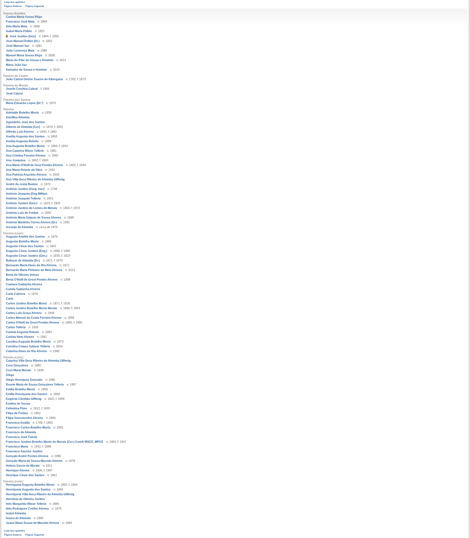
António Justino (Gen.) (21, 203)
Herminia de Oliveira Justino (25, 499)
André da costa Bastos (22, 184)
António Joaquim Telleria (23, 198)
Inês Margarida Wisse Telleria (26, 503)
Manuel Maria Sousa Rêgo (24, 55)
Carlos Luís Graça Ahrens (24, 313)
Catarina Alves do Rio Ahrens (26, 351)
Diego (10, 375)
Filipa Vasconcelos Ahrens (24, 417)
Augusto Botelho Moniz (22, 241)
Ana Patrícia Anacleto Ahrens (26, 174)
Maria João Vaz (16, 64)
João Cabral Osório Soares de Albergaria (34, 79)
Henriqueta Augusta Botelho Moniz (30, 484)
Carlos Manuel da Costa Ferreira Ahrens (34, 317)
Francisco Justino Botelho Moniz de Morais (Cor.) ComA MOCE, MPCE (54, 441)
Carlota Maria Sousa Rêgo (24, 16)
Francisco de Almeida (21, 432)
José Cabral (14, 93)
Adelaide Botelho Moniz (22, 112)
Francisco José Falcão (21, 437)
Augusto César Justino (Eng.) (26, 250)
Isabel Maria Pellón (19, 31)
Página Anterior (13, 6)
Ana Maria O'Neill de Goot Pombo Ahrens (34, 165)
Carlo (9, 298)
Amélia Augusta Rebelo (22, 141)
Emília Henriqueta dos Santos (26, 394)
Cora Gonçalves (17, 365)
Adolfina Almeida (18, 117)
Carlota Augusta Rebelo (22, 332)
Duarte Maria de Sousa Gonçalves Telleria (35, 384)
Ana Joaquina (15, 160)
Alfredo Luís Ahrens (20, 131)
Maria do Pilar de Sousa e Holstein (29, 60)
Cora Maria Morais (18, 370)
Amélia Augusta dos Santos (25, 136)
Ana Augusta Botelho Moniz (25, 146)
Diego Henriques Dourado (24, 379)
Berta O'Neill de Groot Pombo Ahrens (32, 279)
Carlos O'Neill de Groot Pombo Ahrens (32, 322)
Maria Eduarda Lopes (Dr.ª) (24, 103)
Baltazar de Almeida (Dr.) (23, 260)
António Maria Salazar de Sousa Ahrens (33, 217)
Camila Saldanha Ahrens (23, 289)
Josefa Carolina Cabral (22, 88)
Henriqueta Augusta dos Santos (28, 489)
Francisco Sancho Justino (24, 451)
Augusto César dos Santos (25, 246)
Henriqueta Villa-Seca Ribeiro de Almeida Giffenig (40, 494)
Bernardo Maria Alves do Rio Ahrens (31, 265)
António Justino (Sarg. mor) (25, 188)
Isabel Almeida (16, 513)
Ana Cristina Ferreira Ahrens (26, 155)
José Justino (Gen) (23, 36)
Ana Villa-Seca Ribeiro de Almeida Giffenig (35, 179)
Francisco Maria (17, 446)
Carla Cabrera (15, 293)
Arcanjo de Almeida (19, 227)
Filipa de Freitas (17, 413)
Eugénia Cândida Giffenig (23, 398)
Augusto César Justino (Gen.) (26, 255)
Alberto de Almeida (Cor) (23, 126)
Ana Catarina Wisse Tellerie (25, 150)
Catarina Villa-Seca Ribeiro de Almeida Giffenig (38, 360)
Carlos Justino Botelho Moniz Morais (31, 308)
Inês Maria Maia (16, 26)
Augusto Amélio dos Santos (25, 236)
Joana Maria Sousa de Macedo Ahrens (32, 522)
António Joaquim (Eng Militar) (26, 193)
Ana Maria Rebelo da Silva (24, 169)
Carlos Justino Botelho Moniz (26, 303)
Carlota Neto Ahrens (20, 336)
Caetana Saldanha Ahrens (24, 284)
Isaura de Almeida (18, 518)
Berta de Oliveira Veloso (22, 274)
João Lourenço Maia (20, 50)
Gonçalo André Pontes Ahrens (27, 456)
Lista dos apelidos (14, 2)
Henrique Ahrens (18, 470)
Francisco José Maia (20, 21)
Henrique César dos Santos (25, 475)
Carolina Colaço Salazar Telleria (28, 346)
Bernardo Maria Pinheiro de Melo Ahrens (34, 270)
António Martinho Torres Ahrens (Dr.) (31, 222)
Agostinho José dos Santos (25, 122)
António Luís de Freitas (22, 212)
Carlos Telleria (16, 327)
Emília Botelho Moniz (20, 389)
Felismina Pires (16, 408)
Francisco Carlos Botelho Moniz (28, 427)
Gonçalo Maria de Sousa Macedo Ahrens (34, 460)
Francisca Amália (18, 422)
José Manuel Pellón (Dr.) (22, 41)
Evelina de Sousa (18, 403)
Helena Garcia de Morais (23, 465)
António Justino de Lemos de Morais (31, 208)
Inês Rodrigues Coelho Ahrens (27, 508)
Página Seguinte (34, 6)
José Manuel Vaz (17, 45)
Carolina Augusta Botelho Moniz (28, 341)
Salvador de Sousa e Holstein (26, 69)
